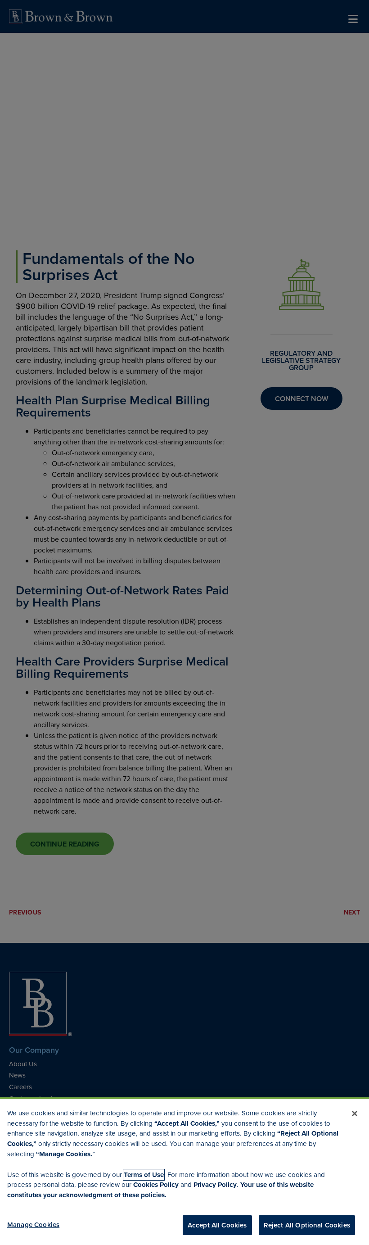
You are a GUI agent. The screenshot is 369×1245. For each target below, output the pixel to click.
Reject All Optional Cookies (307, 1225)
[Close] (354, 1113)
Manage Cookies (33, 1225)
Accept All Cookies (217, 1225)
